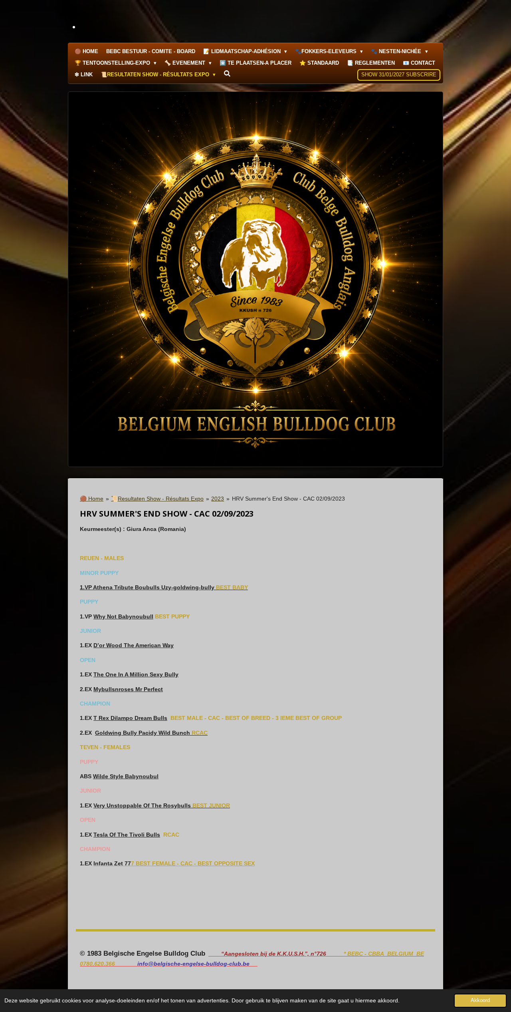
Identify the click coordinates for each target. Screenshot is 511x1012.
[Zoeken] (227, 73)
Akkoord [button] (480, 1000)
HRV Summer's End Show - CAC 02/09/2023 (288, 498)
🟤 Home (91, 498)
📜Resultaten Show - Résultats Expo (157, 498)
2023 (217, 498)
